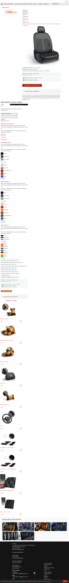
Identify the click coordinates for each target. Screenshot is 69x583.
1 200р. (2, 342)
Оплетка (1, 426)
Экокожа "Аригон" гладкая (5, 511)
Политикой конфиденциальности (45, 581)
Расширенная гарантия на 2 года (10, 273)
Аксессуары (18, 4)
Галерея (45, 577)
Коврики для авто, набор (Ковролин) (7, 447)
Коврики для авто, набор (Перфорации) (8, 468)
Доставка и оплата (27, 4)
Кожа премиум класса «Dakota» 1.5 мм (11, 262)
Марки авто (46, 576)
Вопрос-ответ (46, 569)
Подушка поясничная (4, 404)
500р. (2, 428)
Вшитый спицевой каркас (8, 269)
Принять (65, 581)
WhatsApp (23, 573)
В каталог (6, 7)
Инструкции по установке (49, 567)
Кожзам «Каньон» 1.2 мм (9, 260)
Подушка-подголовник (4, 318)
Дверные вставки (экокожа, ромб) (6, 490)
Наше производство (48, 563)
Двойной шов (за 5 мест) (8, 264)
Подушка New (3, 383)
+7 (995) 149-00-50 (16, 573)
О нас (45, 570)
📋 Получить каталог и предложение (41, 91)
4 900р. (2, 450)
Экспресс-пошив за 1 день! (9, 271)
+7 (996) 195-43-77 (16, 576)
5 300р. (2, 471)
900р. (2, 321)
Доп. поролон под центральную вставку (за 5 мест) (13, 266)
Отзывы (40, 4)
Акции (35, 4)
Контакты (45, 4)
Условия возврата (47, 573)
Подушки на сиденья (4, 361)
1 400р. (2, 364)
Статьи (45, 574)
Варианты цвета (47, 579)
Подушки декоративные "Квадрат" (7, 340)
